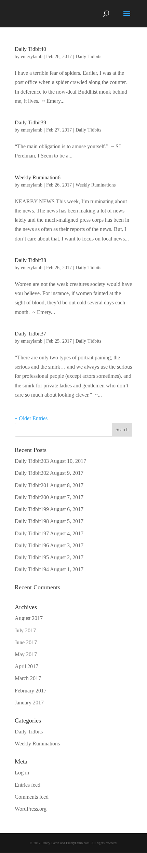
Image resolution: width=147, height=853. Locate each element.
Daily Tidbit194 (32, 569)
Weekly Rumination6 (38, 177)
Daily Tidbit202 (32, 473)
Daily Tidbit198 (32, 521)
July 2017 (25, 630)
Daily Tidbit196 (32, 545)
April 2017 (26, 666)
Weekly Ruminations (96, 185)
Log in (22, 772)
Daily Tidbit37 (30, 333)
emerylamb (31, 56)
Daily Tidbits (88, 56)
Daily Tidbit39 (30, 122)
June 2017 (26, 642)
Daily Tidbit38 (30, 260)
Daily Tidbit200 (32, 497)
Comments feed (32, 797)
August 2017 (29, 618)
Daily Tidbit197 (32, 533)
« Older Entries (31, 418)
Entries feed (27, 785)
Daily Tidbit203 (32, 461)
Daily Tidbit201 (32, 485)
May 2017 (26, 654)
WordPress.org (30, 809)
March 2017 (28, 678)
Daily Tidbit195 (32, 557)
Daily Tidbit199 (32, 509)
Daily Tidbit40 (30, 49)
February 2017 (30, 690)
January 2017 (29, 702)
